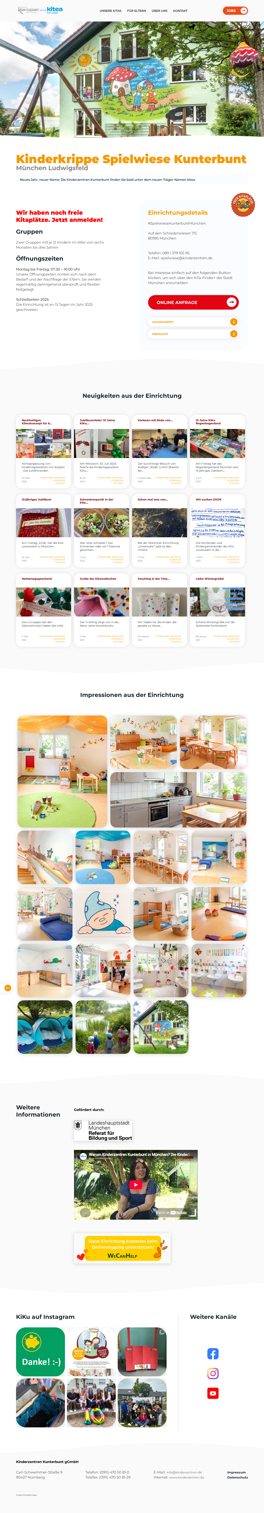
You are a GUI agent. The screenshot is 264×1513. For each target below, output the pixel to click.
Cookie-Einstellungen (26, 1495)
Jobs (231, 11)
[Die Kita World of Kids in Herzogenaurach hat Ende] (142, 1351)
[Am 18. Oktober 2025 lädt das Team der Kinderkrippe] (91, 1351)
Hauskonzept (163, 322)
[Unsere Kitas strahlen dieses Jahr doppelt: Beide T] (40, 1351)
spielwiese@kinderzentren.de (186, 258)
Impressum (236, 1472)
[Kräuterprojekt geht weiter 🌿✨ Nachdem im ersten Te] (40, 1402)
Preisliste (160, 334)
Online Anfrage (177, 302)
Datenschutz (237, 1477)
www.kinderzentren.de (186, 1477)
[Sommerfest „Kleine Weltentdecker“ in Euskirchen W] (142, 1402)
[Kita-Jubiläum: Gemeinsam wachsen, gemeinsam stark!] (91, 1402)
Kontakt (180, 11)
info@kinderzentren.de (184, 1472)
